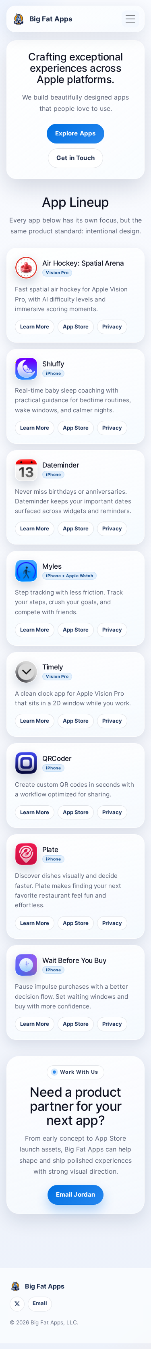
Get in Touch (75, 158)
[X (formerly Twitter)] (17, 1304)
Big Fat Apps (50, 19)
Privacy (112, 326)
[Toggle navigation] (130, 18)
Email (40, 1303)
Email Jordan (75, 1194)
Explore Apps (75, 133)
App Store (76, 326)
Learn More (34, 326)
